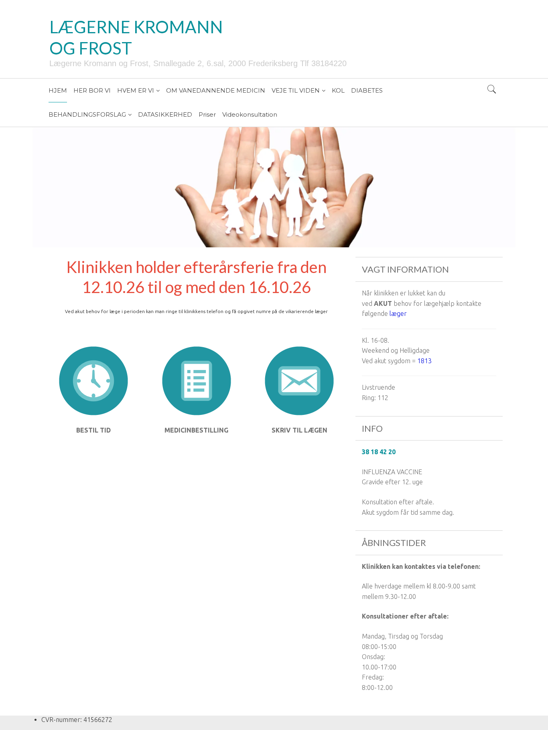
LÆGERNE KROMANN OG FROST (136, 37)
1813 (424, 360)
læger (398, 313)
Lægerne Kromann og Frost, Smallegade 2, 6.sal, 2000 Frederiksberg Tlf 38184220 (198, 63)
